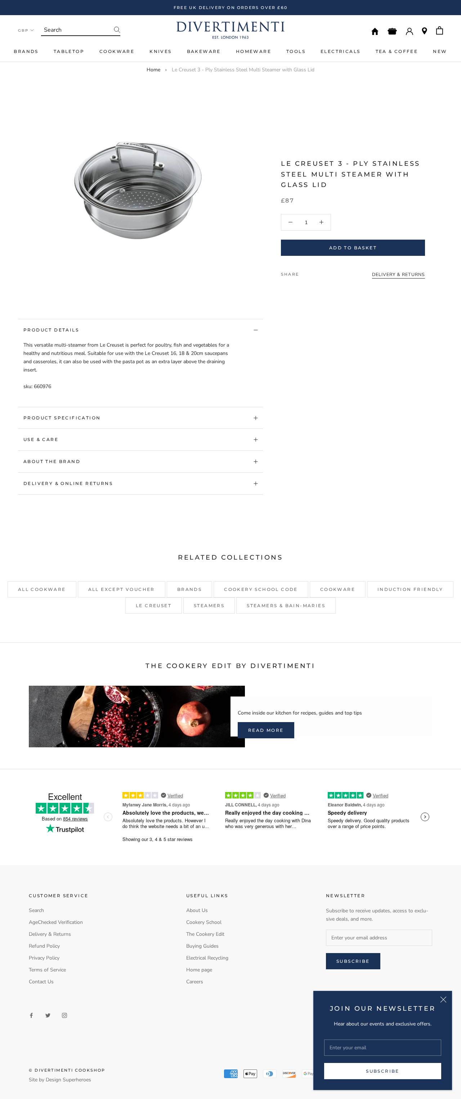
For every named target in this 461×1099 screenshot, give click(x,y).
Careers (194, 981)
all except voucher (121, 589)
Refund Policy (44, 946)
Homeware (253, 51)
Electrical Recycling (207, 958)
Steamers (209, 605)
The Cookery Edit (205, 934)
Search (36, 910)
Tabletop (69, 51)
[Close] (443, 999)
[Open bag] (439, 30)
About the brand (51, 461)
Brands (26, 51)
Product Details (51, 330)
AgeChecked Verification (56, 922)
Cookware (116, 51)
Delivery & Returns (50, 934)
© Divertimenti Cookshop (67, 1070)
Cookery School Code (261, 589)
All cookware (42, 589)
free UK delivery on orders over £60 (230, 7)
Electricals (340, 51)
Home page (199, 969)
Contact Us (41, 981)
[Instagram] (64, 1015)
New (440, 51)
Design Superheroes (68, 1079)
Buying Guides (202, 946)
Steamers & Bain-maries (286, 605)
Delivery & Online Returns (68, 483)
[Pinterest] (324, 272)
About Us (197, 910)
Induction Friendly (410, 589)
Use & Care (40, 439)
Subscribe (382, 1071)
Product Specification (61, 418)
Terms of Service (47, 969)
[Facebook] (306, 272)
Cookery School (203, 922)
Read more (266, 730)
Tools (295, 51)
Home (153, 69)
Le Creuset (153, 605)
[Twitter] (315, 272)
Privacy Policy (44, 958)
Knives (160, 51)
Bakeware (204, 51)
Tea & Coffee (397, 51)
